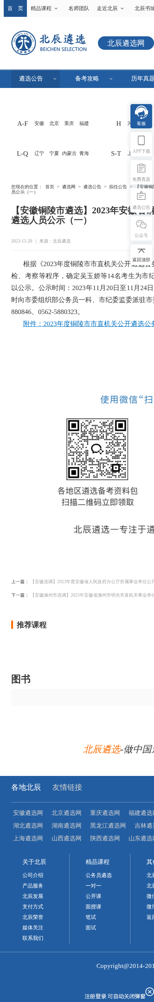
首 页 (15, 8)
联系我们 (32, 938)
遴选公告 (31, 78)
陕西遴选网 (105, 838)
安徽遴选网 (28, 813)
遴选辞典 (92, 116)
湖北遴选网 (28, 825)
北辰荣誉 (32, 917)
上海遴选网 (28, 838)
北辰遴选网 (126, 43)
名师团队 (78, 8)
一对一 (93, 886)
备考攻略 (87, 78)
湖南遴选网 (66, 825)
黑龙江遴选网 (108, 825)
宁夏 (54, 153)
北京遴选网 (66, 813)
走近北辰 (107, 8)
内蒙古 (69, 153)
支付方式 (32, 907)
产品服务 (32, 886)
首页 (49, 186)
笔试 (91, 917)
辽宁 (39, 153)
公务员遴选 (99, 875)
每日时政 (35, 116)
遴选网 (69, 186)
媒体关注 (32, 928)
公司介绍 (32, 875)
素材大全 (35, 97)
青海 (84, 153)
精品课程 (41, 8)
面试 (91, 928)
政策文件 (92, 97)
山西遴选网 (66, 838)
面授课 (93, 907)
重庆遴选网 (105, 813)
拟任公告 (118, 186)
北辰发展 (32, 896)
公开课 (93, 896)
